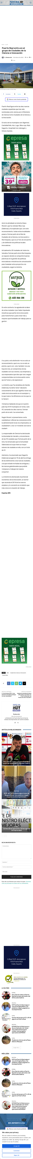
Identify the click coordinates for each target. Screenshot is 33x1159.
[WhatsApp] (16, 683)
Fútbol (16, 759)
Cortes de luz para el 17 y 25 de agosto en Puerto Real (16, 829)
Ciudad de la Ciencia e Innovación (18, 672)
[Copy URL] (24, 683)
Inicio (3, 44)
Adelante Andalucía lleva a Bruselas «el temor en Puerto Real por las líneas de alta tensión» (24, 695)
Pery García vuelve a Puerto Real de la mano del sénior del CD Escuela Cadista (16, 762)
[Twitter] (12, 683)
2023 (8, 672)
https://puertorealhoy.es (16, 716)
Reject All (16, 1155)
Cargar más (16, 1047)
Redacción (9, 57)
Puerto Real (5, 675)
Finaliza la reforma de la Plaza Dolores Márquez (21, 1040)
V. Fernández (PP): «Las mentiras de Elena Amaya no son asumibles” (9, 695)
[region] (16, 1144)
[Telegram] (20, 683)
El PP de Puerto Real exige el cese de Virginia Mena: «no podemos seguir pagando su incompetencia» (16, 795)
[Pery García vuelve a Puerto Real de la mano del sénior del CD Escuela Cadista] (16, 749)
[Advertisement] (16, 24)
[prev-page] (3, 836)
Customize (16, 1150)
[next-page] (5, 836)
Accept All (16, 1146)
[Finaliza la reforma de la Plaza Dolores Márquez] (6, 1040)
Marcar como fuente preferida (17, 99)
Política (16, 791)
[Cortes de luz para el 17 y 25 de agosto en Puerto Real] (16, 816)
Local (6, 44)
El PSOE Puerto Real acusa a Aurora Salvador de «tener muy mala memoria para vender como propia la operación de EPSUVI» (20, 1030)
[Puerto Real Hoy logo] (16, 1121)
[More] (25, 94)
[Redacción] (3, 57)
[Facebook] (8, 683)
